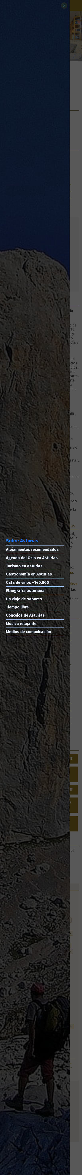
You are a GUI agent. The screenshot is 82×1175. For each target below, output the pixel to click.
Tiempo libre (17, 607)
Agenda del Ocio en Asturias (32, 557)
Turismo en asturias (24, 566)
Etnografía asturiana (25, 590)
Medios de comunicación (28, 631)
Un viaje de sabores (24, 599)
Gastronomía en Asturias (29, 574)
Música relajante (21, 623)
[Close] (64, 5)
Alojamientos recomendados (32, 549)
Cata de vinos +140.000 (27, 582)
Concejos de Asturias (25, 615)
